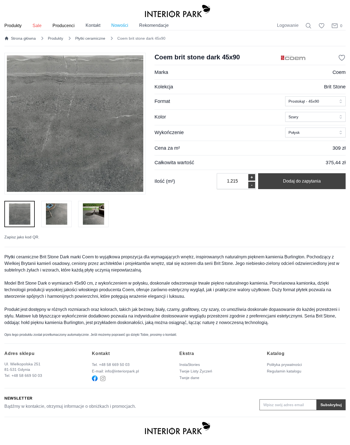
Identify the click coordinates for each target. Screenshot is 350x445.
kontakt (170, 335)
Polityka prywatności (284, 364)
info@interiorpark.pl (122, 371)
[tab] (19, 214)
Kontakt (93, 25)
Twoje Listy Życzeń (195, 371)
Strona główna (23, 38)
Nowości (119, 25)
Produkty (55, 38)
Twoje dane (189, 377)
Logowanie (288, 25)
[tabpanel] (75, 123)
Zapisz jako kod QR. (21, 237)
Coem (339, 72)
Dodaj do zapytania (302, 181)
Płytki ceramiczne (90, 38)
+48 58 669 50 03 (26, 375)
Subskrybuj (331, 405)
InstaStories (189, 364)
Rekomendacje (154, 25)
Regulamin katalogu (284, 371)
